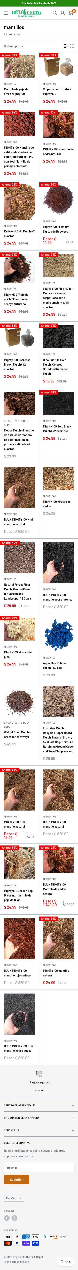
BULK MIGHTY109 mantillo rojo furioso (17, 973)
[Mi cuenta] (63, 13)
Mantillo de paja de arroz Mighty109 (16, 91)
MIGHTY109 (10, 289)
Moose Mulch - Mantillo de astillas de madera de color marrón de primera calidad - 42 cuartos (19, 439)
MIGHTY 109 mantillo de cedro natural (58, 151)
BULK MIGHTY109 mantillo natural (54, 824)
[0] (70, 13)
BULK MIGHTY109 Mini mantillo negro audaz (18, 1048)
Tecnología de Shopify (16, 1261)
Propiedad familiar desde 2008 (39, 3)
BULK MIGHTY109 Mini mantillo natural (18, 522)
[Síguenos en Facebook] (7, 1218)
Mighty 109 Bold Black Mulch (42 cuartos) (57, 429)
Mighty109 (10, 83)
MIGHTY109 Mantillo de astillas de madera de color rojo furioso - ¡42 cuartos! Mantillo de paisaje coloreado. (19, 157)
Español (10, 1198)
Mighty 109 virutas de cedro (57, 504)
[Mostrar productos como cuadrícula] (65, 46)
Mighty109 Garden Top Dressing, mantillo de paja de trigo (18, 895)
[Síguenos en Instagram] (14, 1218)
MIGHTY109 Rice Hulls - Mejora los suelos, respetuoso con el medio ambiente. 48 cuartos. (58, 298)
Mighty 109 (49, 83)
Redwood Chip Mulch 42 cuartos (19, 233)
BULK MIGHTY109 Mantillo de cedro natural (54, 889)
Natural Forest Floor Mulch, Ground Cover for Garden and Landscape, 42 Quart (17, 591)
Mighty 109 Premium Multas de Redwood (56, 229)
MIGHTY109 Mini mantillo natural (14, 824)
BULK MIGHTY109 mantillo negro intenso (57, 597)
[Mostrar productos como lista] (72, 46)
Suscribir (16, 1179)
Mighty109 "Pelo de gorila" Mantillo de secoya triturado (16, 299)
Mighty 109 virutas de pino (18, 654)
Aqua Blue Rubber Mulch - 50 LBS (54, 665)
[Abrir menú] (6, 13)
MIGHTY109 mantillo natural (56, 973)
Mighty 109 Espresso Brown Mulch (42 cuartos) (17, 364)
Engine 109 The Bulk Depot (16, 423)
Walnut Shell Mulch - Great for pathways (17, 734)
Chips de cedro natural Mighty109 (57, 91)
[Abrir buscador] (55, 13)
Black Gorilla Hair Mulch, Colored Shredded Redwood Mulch (55, 367)
